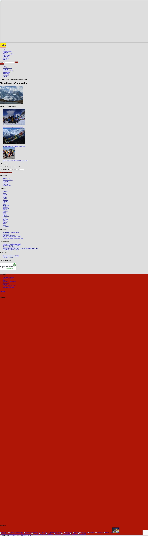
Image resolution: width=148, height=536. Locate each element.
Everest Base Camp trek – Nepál (11, 232)
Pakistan (5, 215)
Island (4, 204)
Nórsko (5, 214)
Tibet (4, 223)
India (4, 202)
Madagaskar (6, 208)
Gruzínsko (5, 200)
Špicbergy (5, 220)
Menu (2, 63)
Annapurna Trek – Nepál (9, 247)
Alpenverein (6, 283)
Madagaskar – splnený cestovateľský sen (13, 238)
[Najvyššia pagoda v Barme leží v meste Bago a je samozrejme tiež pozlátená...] (43, 532)
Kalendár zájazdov (7, 51)
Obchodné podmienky (8, 277)
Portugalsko (6, 216)
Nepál (4, 212)
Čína (4, 195)
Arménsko (5, 191)
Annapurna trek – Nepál (9, 235)
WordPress (24, 535)
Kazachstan (6, 205)
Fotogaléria (6, 56)
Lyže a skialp (6, 182)
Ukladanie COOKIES (8, 287)
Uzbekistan (6, 226)
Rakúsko (5, 218)
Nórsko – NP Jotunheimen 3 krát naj (12, 236)
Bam (31, 535)
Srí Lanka (5, 219)
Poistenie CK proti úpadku (9, 281)
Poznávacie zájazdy (8, 180)
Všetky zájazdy (7, 185)
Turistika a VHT (7, 178)
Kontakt (5, 59)
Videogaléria (6, 58)
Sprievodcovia (6, 55)
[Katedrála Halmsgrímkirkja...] (16, 532)
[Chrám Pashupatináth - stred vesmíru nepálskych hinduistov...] (15, 534)
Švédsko (5, 222)
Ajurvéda (5, 184)
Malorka (5, 209)
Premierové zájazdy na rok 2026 (11, 255)
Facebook (2, 291)
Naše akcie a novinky (8, 257)
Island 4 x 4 (6, 234)
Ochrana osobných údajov (9, 285)
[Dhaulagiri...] (57, 534)
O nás (4, 49)
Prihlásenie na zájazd (8, 54)
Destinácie (5, 52)
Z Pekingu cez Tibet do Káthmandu (11, 245)
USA (4, 225)
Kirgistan (5, 207)
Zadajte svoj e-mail (4, 169)
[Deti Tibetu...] (74, 534)
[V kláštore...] (49, 534)
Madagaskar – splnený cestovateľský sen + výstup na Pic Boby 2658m (20, 248)
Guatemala (5, 201)
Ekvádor (5, 197)
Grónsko (5, 198)
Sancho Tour (12, 535)
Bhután (5, 194)
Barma (4, 193)
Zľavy (4, 280)
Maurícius (5, 211)
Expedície (5, 181)
